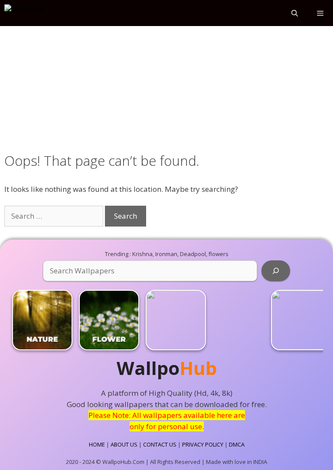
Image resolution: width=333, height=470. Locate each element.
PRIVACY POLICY (202, 444)
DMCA (237, 444)
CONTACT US (159, 444)
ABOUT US (124, 444)
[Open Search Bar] (294, 13)
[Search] (275, 270)
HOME (97, 444)
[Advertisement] (166, 87)
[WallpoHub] (24, 13)
